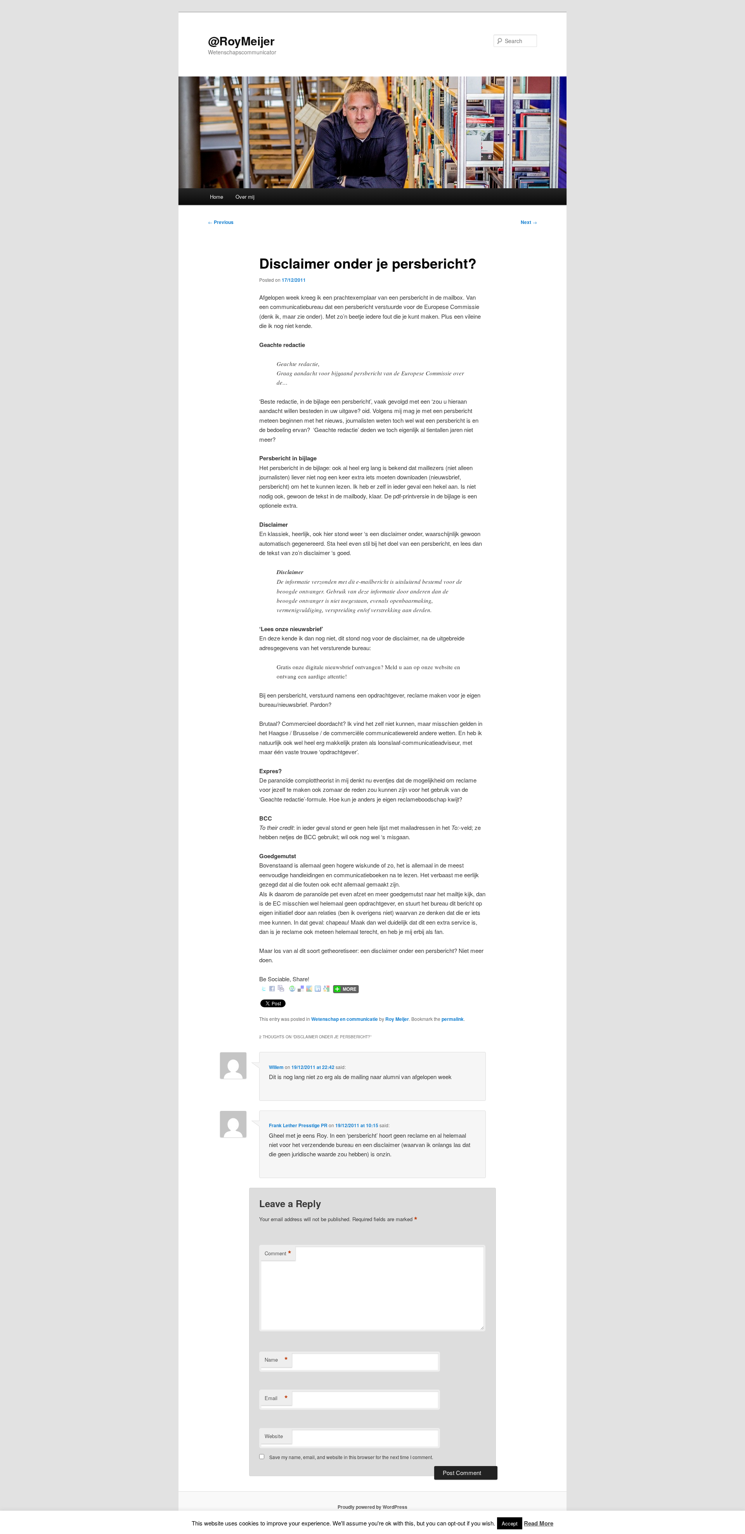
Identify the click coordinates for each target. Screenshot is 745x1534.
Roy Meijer (397, 1018)
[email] (280, 989)
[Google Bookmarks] (326, 989)
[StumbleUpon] (292, 989)
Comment (278, 1253)
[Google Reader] (309, 989)
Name (276, 1360)
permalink (453, 1018)
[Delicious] (301, 989)
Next (529, 222)
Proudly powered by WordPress (372, 1506)
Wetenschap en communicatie (344, 1018)
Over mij (245, 196)
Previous (221, 222)
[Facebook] (272, 989)
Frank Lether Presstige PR (298, 1125)
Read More (538, 1523)
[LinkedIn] (318, 989)
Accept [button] (510, 1523)
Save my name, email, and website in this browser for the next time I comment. (351, 1457)
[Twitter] (263, 989)
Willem (276, 1067)
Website (274, 1436)
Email (276, 1398)
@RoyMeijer (241, 40)
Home (216, 196)
